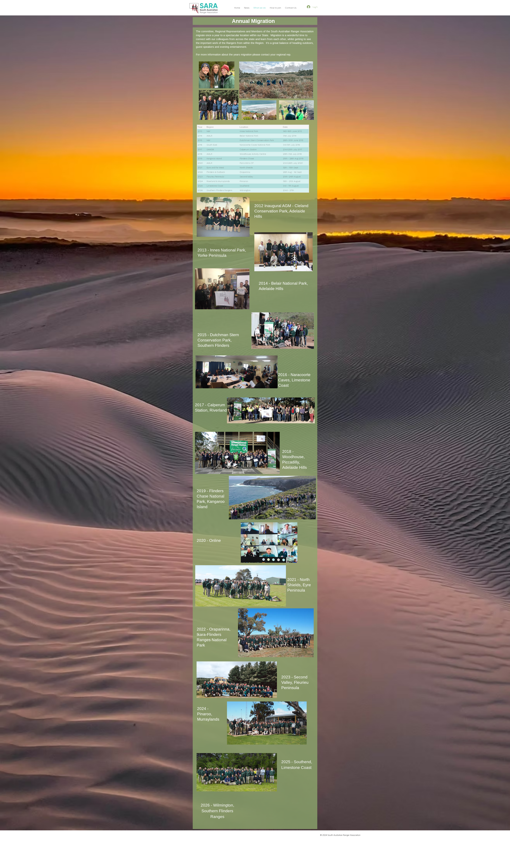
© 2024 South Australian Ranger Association (340, 835)
